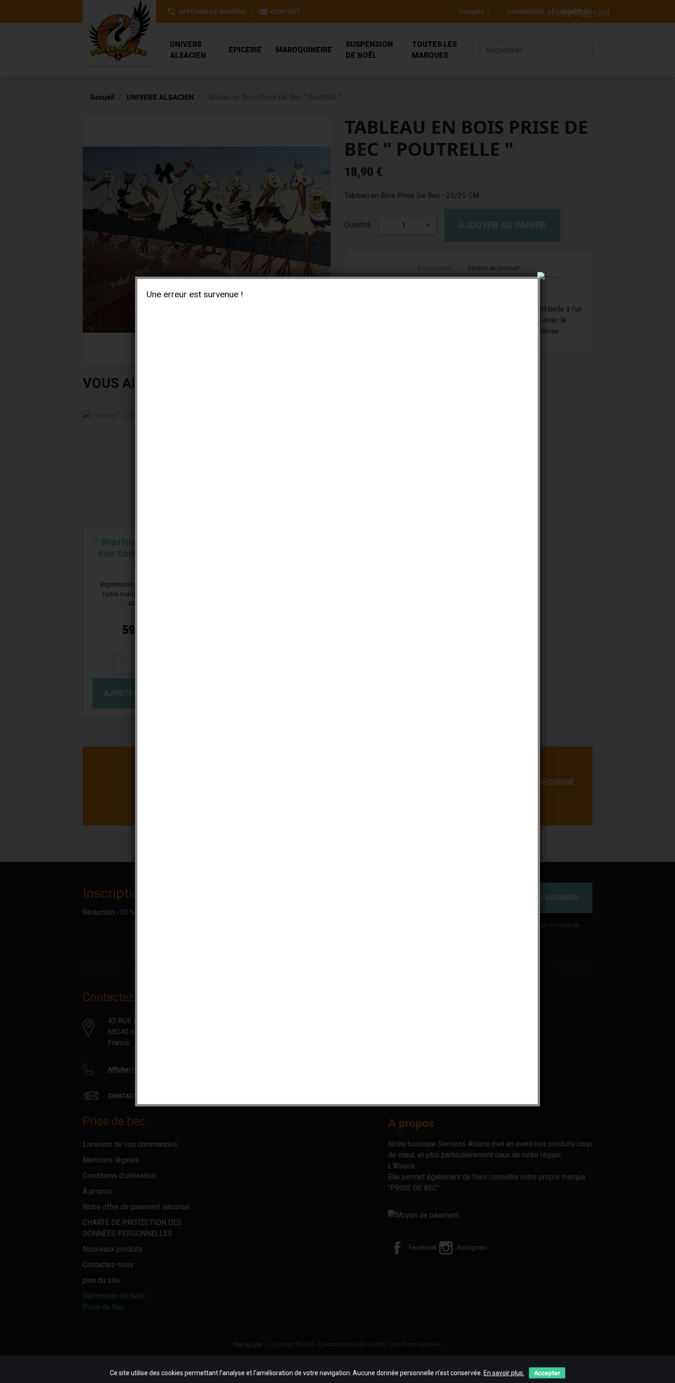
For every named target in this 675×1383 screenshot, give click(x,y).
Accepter (547, 1373)
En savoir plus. (504, 1373)
